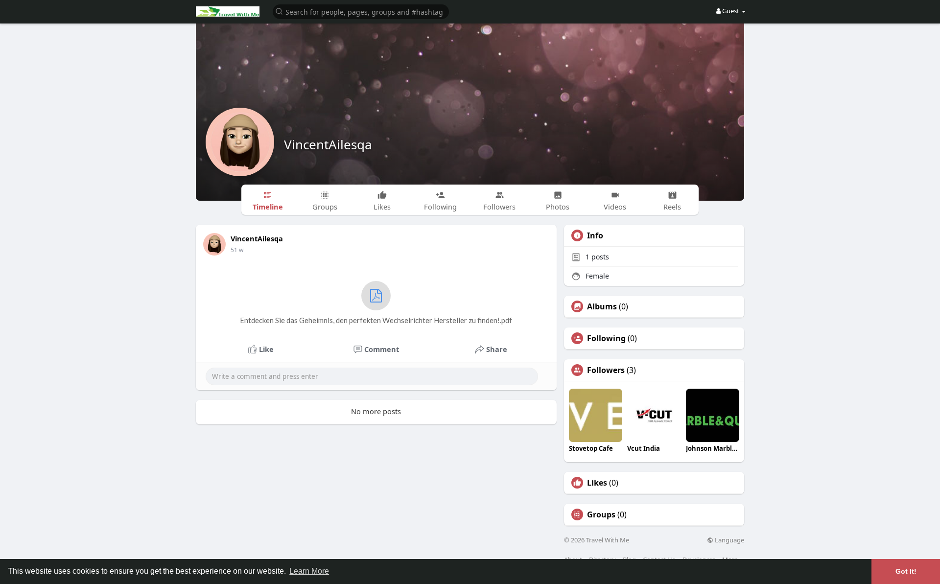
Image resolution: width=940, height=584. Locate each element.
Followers (606, 370)
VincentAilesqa (328, 144)
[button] (360, 11)
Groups (601, 514)
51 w (237, 250)
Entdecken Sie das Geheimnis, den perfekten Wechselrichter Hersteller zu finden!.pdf (376, 320)
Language (728, 540)
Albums (602, 306)
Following (606, 338)
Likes (597, 483)
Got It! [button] (905, 571)
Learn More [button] (309, 571)
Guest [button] (731, 10)
